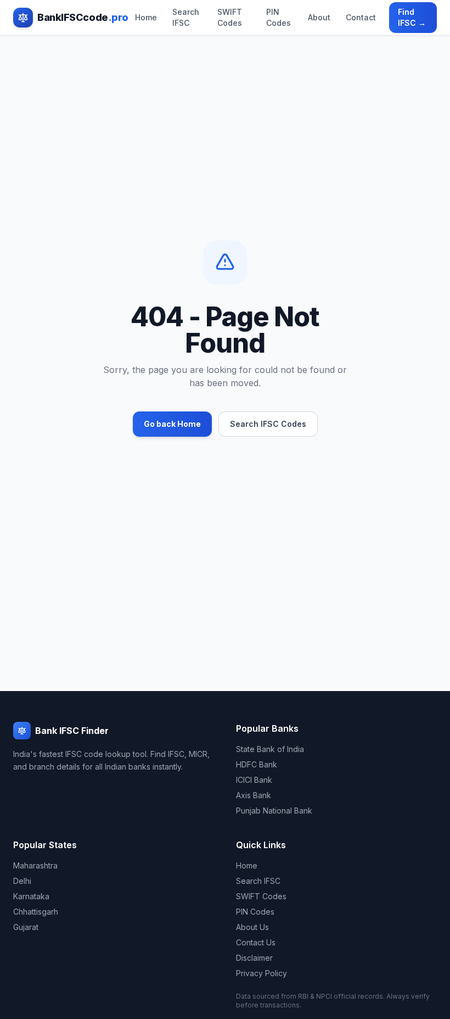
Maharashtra (35, 865)
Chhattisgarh (35, 911)
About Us (252, 927)
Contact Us (255, 942)
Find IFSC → (412, 17)
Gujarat (25, 927)
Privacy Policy (261, 973)
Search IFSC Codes (268, 423)
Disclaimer (254, 957)
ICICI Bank (254, 779)
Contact (361, 17)
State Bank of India (270, 749)
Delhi (22, 881)
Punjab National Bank (274, 810)
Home (146, 17)
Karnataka (31, 896)
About (319, 17)
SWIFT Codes (229, 17)
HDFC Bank (256, 764)
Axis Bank (253, 795)
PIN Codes (278, 17)
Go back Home (172, 423)
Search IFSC (185, 17)
